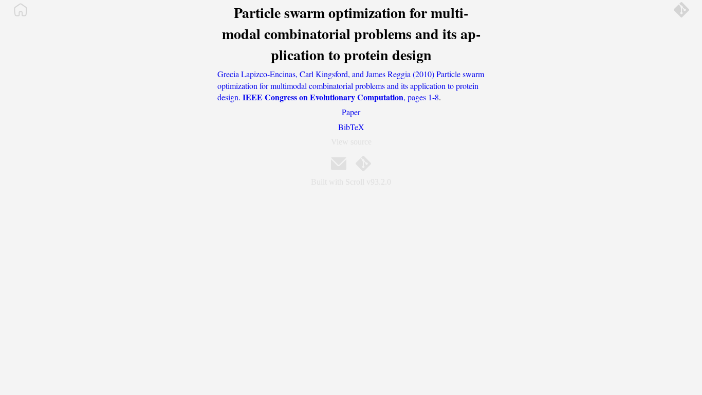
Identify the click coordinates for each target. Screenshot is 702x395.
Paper (351, 111)
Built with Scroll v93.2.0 (351, 181)
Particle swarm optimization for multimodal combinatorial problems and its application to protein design (351, 33)
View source (351, 141)
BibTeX (351, 126)
